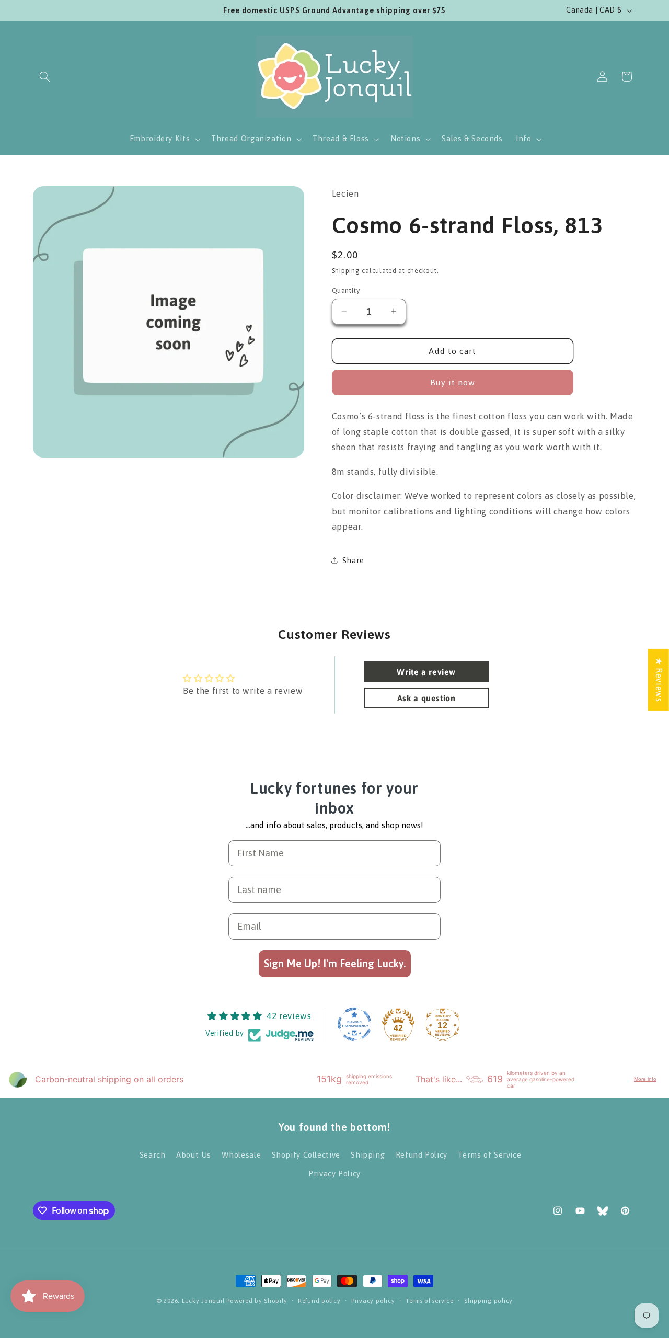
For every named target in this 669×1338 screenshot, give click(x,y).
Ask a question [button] (426, 697)
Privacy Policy (334, 1173)
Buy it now (453, 382)
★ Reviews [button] (659, 679)
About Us (193, 1154)
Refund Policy (421, 1154)
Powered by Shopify (256, 1300)
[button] (45, 76)
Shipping (346, 271)
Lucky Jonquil (203, 1300)
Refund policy (319, 1301)
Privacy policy (373, 1301)
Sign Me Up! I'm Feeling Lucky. (335, 963)
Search (153, 1154)
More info (645, 1079)
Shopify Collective (306, 1154)
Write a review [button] (426, 671)
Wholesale (241, 1154)
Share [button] (353, 560)
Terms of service (430, 1301)
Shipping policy (488, 1301)
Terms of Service (489, 1154)
